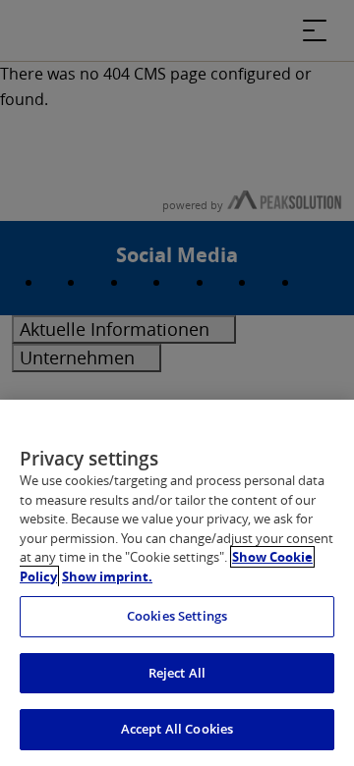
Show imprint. (107, 576)
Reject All (177, 673)
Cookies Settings (177, 616)
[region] (177, 583)
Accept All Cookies (177, 729)
